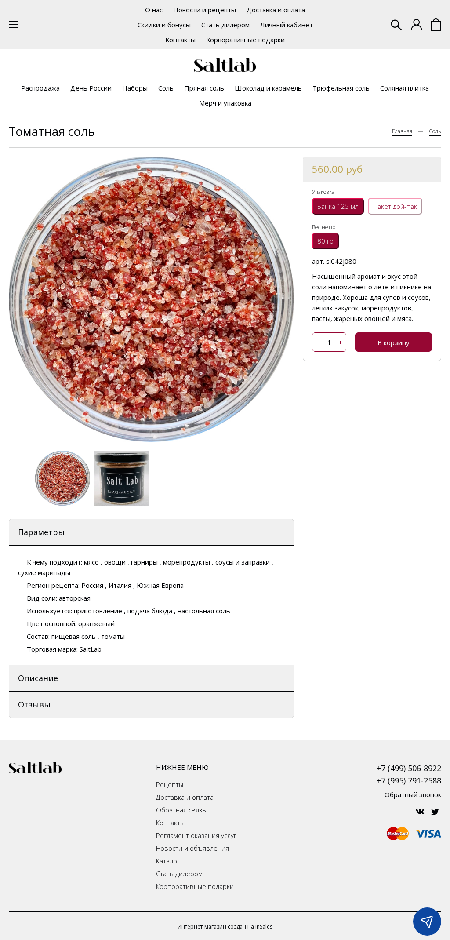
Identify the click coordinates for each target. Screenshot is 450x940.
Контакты (180, 39)
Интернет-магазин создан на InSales (225, 926)
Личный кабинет (286, 24)
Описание (38, 678)
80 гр (325, 241)
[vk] (420, 811)
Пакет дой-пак (395, 206)
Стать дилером (225, 24)
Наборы (135, 88)
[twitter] (435, 811)
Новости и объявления (192, 848)
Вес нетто (323, 227)
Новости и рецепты (204, 9)
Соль (166, 88)
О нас (154, 9)
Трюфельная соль (341, 88)
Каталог (168, 860)
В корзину (393, 342)
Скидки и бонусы (164, 24)
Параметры (41, 532)
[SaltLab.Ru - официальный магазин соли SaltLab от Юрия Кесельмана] (225, 65)
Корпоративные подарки (245, 39)
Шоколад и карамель (268, 88)
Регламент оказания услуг (196, 835)
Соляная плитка (404, 88)
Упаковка (323, 192)
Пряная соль (204, 88)
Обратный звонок (413, 794)
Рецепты (169, 784)
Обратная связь (181, 809)
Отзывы (34, 704)
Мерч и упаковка (225, 102)
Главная (402, 131)
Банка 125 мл (338, 206)
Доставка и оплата (276, 9)
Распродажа (40, 88)
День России (91, 88)
